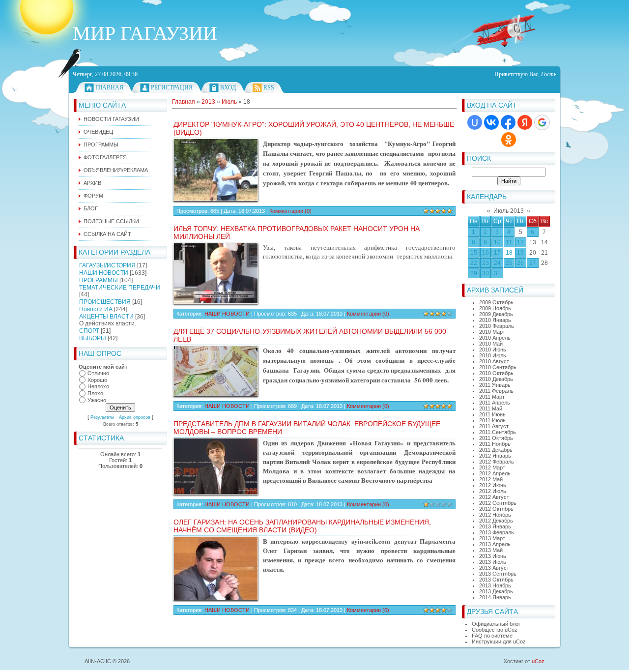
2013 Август (494, 568)
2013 (208, 101)
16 (485, 252)
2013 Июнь (492, 556)
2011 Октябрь (496, 438)
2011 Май (490, 408)
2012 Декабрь (496, 521)
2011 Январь (495, 385)
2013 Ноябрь (495, 585)
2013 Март (492, 538)
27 (532, 263)
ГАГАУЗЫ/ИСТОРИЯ (107, 265)
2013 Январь (495, 526)
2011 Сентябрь (497, 432)
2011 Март (492, 397)
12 (520, 242)
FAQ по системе (492, 636)
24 (497, 263)
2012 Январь (495, 456)
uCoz (538, 661)
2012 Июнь (492, 485)
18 (509, 252)
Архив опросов (134, 417)
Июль (229, 101)
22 (473, 263)
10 (497, 242)
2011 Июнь (492, 414)
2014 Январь (495, 597)
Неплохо (98, 387)
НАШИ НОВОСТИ (103, 272)
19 (520, 252)
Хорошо (97, 380)
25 (509, 263)
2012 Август (494, 497)
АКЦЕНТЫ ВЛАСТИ (106, 316)
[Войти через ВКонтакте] (491, 122)
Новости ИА (96, 309)
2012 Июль (492, 491)
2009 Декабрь (496, 314)
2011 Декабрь (496, 450)
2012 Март (492, 467)
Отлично (98, 373)
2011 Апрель (494, 403)
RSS (268, 87)
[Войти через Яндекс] (524, 122)
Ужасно (96, 400)
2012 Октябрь (496, 509)
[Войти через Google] (542, 122)
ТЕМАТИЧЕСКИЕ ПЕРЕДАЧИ (119, 287)
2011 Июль (492, 420)
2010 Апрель (495, 338)
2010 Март (492, 332)
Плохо (95, 393)
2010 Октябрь (496, 373)
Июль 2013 (508, 210)
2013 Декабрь (496, 591)
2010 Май (491, 344)
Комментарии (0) (290, 211)
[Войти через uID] (474, 122)
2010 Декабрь (496, 379)
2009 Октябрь (496, 302)
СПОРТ (89, 330)
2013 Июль (492, 562)
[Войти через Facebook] (508, 122)
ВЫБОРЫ (92, 338)
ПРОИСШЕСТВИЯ (105, 301)
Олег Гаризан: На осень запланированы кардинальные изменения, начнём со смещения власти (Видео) (302, 526)
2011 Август (494, 426)
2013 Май (491, 550)
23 (485, 263)
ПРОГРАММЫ (98, 280)
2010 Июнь (492, 349)
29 (473, 273)
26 (520, 263)
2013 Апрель (495, 544)
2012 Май (491, 479)
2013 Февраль (496, 532)
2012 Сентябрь (497, 503)
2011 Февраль (496, 391)
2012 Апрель (495, 473)
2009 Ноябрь (495, 308)
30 (485, 273)
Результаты (102, 417)
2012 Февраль (496, 462)
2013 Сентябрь (497, 574)
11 (509, 242)
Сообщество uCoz (494, 630)
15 (473, 252)
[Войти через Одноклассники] (508, 139)
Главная (109, 87)
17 (497, 252)
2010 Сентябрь (497, 367)
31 (497, 273)
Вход (228, 87)
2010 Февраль (496, 326)
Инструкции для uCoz (499, 641)
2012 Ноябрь (495, 515)
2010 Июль (492, 355)
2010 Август (494, 361)
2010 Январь (495, 320)
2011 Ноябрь (495, 444)
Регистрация (172, 87)
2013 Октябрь (496, 580)
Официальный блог (496, 624)
